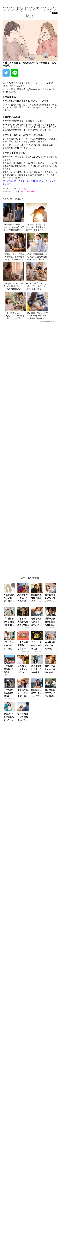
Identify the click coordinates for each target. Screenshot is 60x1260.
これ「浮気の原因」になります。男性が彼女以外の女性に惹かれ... (37, 257)
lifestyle (24, 189)
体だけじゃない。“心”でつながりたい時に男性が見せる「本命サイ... (37, 315)
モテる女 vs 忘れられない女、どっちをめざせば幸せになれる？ (36, 286)
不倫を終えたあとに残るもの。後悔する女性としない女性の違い (13, 286)
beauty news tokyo (27, 191)
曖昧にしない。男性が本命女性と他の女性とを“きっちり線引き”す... (15, 257)
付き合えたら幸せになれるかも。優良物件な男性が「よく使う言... (35, 227)
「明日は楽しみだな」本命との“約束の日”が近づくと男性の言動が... (13, 227)
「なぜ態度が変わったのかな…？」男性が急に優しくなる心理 (14, 315)
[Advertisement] (30, 447)
